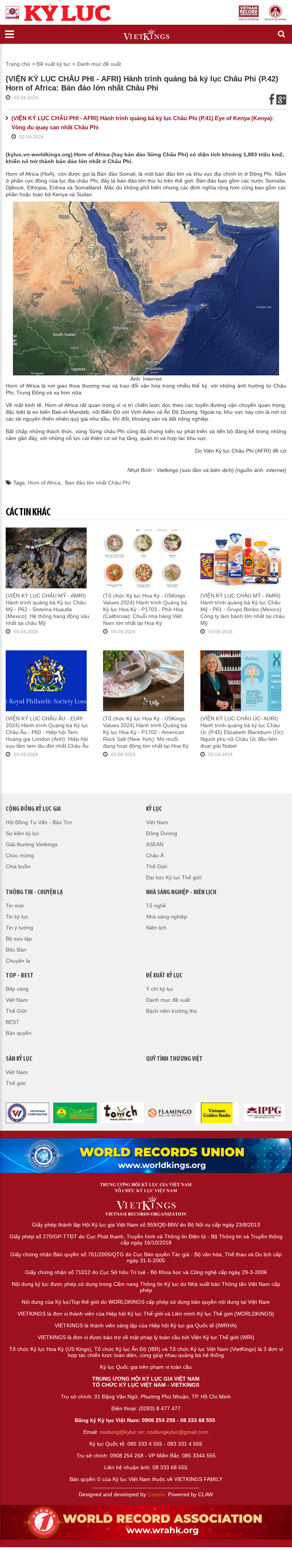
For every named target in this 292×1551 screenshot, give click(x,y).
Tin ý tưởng (19, 928)
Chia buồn (18, 866)
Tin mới (15, 906)
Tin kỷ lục (17, 917)
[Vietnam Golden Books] (217, 1112)
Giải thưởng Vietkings (31, 844)
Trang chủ (18, 64)
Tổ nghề (156, 906)
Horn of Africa (44, 483)
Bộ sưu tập (19, 939)
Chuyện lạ (18, 961)
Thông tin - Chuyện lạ (34, 892)
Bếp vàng (17, 989)
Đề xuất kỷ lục (53, 64)
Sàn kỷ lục (19, 1059)
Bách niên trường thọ (171, 1011)
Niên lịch (156, 928)
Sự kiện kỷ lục (22, 833)
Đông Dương (161, 833)
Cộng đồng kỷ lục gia (33, 809)
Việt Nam (157, 822)
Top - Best (19, 976)
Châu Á (155, 855)
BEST (12, 1022)
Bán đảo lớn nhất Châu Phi (97, 483)
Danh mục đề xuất (99, 64)
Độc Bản (16, 950)
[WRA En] (146, 1155)
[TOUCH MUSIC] (122, 1112)
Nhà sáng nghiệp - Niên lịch (181, 892)
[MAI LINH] (75, 1112)
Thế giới (15, 1083)
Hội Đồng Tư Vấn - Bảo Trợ (39, 822)
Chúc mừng (20, 855)
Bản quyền (19, 1033)
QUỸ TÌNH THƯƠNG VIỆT (174, 1059)
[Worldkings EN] (146, 1522)
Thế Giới (156, 866)
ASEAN (154, 844)
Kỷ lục (154, 809)
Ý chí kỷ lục (159, 989)
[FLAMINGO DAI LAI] (170, 1112)
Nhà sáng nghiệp (166, 917)
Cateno (156, 1494)
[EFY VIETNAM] (27, 1112)
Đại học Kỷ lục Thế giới (174, 877)
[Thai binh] (264, 1112)
